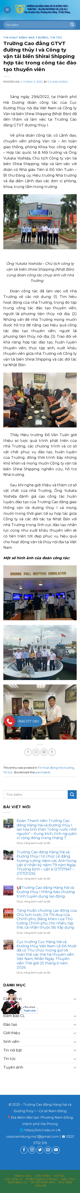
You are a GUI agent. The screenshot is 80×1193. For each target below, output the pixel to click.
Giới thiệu (11, 1033)
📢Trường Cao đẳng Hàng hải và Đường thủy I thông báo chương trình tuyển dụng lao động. (46, 892)
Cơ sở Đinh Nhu (42, 1182)
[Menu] (7, 10)
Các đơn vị (13, 1179)
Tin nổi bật (12, 1050)
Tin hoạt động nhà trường (25, 37)
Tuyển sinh (13, 1067)
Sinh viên (11, 1041)
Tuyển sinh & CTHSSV (42, 1179)
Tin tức (56, 37)
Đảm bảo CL (14, 1016)
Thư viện (65, 1182)
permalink (43, 772)
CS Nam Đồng (58, 81)
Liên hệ (40, 1185)
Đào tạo (10, 1024)
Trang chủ (23, 1175)
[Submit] (72, 25)
